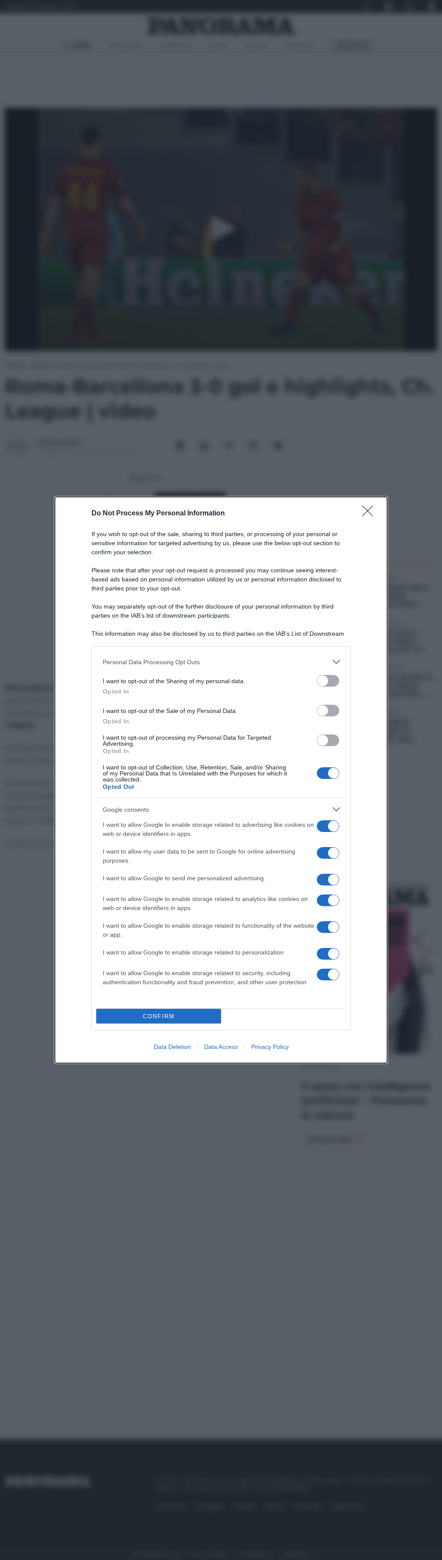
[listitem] (221, 661)
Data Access (221, 1046)
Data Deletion (172, 1046)
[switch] (328, 681)
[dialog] (221, 780)
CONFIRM (159, 1016)
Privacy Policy (270, 1046)
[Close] (370, 513)
